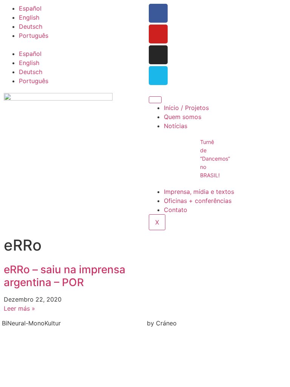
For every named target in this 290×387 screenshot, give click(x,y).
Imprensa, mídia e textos (199, 191)
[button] (72, 44)
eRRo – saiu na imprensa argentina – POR (64, 276)
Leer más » (19, 308)
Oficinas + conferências (197, 200)
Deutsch (30, 26)
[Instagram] (158, 54)
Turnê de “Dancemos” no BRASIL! (215, 158)
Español (30, 8)
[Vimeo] (158, 75)
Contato (175, 210)
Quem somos (182, 117)
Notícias (175, 126)
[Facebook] (158, 13)
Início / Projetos (186, 107)
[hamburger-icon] (155, 99)
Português (33, 35)
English (29, 17)
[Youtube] (158, 34)
